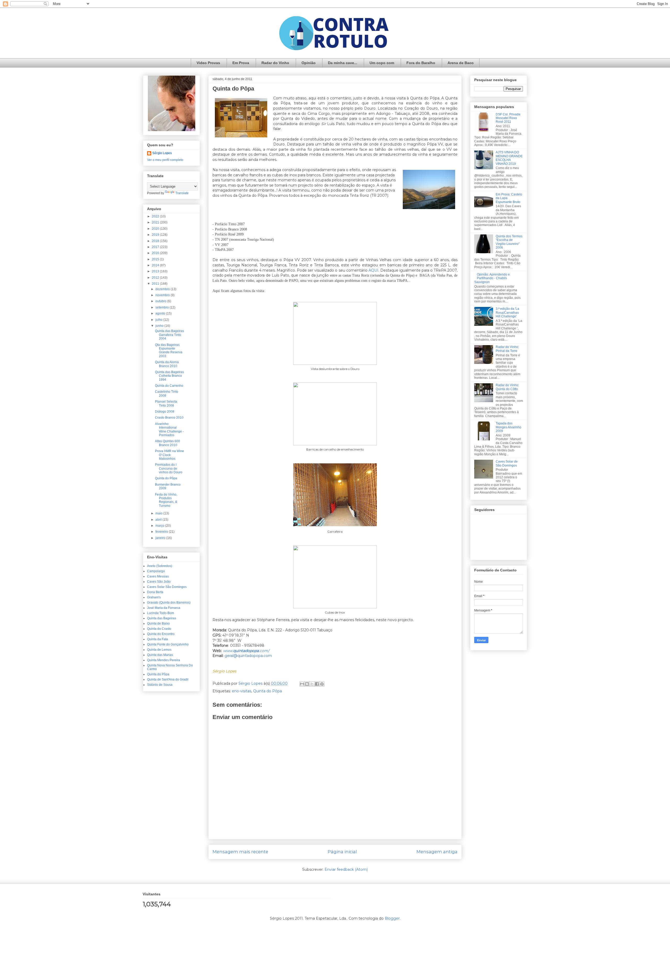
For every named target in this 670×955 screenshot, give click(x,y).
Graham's (154, 597)
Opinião (309, 63)
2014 (156, 265)
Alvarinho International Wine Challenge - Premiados (169, 429)
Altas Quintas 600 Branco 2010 (167, 443)
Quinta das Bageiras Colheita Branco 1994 (169, 375)
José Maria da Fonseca (163, 608)
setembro (162, 307)
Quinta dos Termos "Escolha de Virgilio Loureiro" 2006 (509, 241)
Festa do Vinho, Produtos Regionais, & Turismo (166, 500)
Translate (182, 193)
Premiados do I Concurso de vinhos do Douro (168, 468)
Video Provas (208, 63)
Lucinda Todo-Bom (160, 613)
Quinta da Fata (157, 639)
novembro (163, 295)
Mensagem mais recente (240, 851)
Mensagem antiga (436, 851)
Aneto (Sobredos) (159, 566)
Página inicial (342, 851)
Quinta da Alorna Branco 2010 (167, 364)
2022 (156, 216)
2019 (156, 235)
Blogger (392, 918)
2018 (156, 241)
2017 (156, 247)
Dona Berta (155, 592)
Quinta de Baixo (158, 623)
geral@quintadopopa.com (248, 655)
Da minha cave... (342, 63)
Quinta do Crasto (159, 629)
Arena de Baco (461, 63)
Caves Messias (158, 576)
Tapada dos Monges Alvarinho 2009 (508, 427)
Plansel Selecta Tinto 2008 (166, 403)
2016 (156, 253)
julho (159, 320)
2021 (156, 222)
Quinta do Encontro (161, 634)
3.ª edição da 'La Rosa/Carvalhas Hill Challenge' (507, 312)
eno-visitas (241, 691)
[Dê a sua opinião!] (307, 684)
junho (159, 326)
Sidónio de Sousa (159, 685)
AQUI (373, 270)
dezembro (163, 289)
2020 (156, 229)
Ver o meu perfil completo (165, 160)
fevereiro (162, 531)
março (160, 525)
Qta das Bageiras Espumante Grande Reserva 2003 (168, 350)
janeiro (160, 538)
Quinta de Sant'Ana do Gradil (167, 679)
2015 (156, 259)
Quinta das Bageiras (161, 618)
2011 (156, 283)
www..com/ (246, 650)
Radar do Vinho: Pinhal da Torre (507, 348)
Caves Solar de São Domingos (507, 463)
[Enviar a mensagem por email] (302, 684)
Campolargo (156, 571)
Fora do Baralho (420, 63)
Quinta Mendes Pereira (163, 660)
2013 (156, 271)
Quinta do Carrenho (169, 385)
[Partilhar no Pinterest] (322, 684)
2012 (156, 277)
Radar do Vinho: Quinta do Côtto (507, 387)
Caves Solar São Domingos (167, 587)
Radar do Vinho (275, 63)
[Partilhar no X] (312, 684)
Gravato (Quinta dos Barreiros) (169, 602)
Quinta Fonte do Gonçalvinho (168, 644)
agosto (160, 313)
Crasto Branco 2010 (169, 417)
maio (159, 513)
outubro (161, 301)
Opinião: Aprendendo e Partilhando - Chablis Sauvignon (492, 278)
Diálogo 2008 (164, 411)
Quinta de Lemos (159, 649)
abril (159, 519)
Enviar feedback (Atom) (346, 869)
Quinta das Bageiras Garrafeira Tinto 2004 (169, 334)
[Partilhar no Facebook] (317, 684)
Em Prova (240, 63)
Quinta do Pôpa (267, 691)
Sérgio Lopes (162, 153)
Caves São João (159, 581)
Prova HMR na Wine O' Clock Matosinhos (169, 454)
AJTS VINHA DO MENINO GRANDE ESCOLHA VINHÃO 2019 (509, 157)
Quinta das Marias (160, 655)
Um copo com (382, 63)
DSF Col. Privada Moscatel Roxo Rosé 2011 (508, 118)
